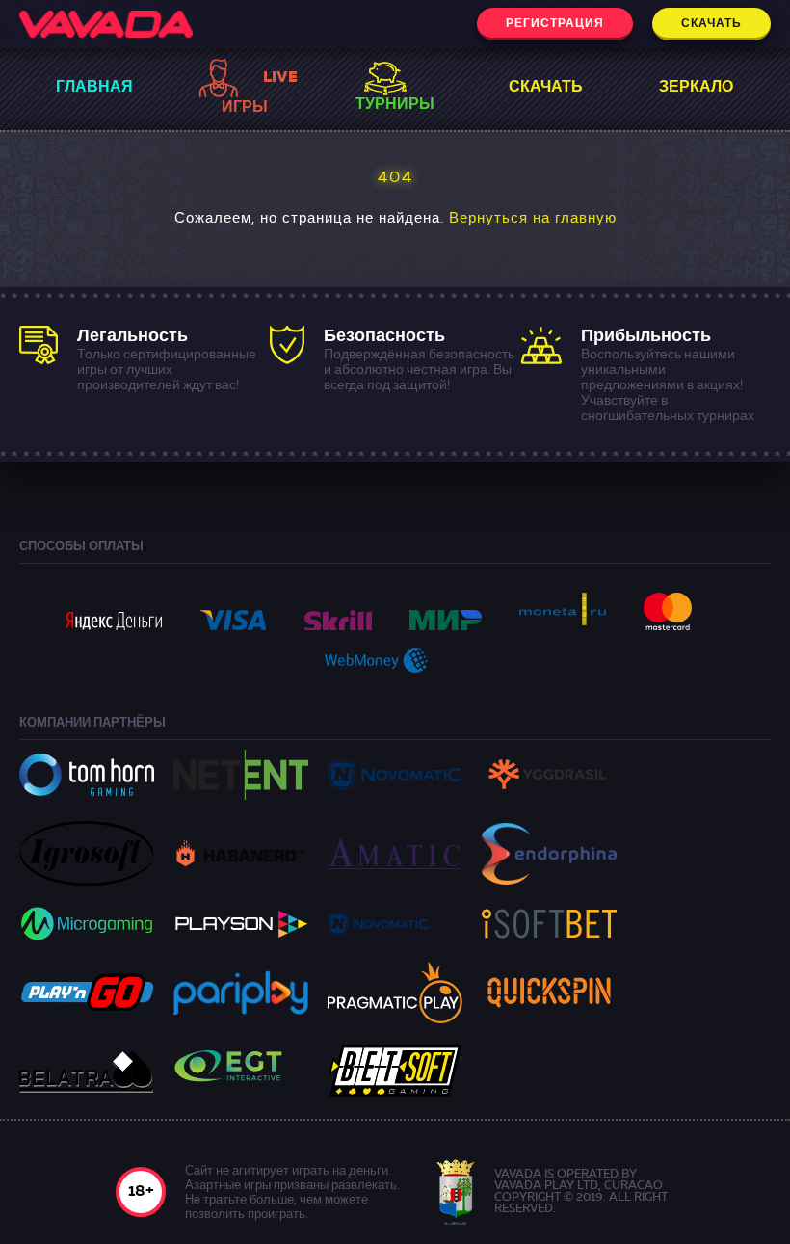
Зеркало (696, 87)
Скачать (711, 24)
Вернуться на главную (533, 219)
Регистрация (555, 24)
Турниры (395, 105)
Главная (94, 87)
